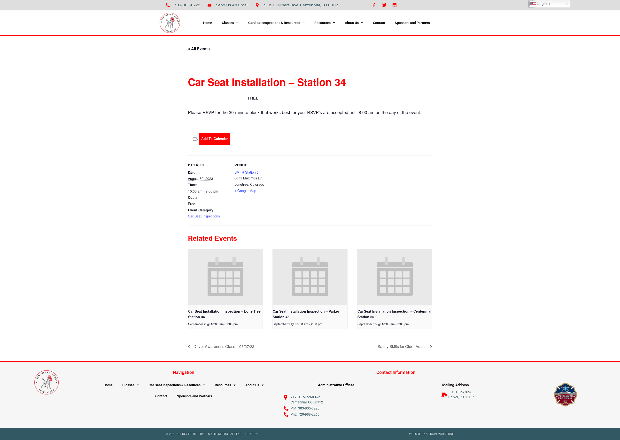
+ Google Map (245, 190)
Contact (379, 23)
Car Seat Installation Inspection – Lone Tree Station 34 (224, 314)
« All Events (199, 48)
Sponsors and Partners (412, 23)
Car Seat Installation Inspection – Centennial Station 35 (394, 314)
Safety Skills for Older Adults (402, 346)
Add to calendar (214, 139)
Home (207, 23)
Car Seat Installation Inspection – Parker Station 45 (306, 314)
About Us (352, 23)
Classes (228, 23)
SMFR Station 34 (247, 172)
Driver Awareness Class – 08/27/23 (223, 346)
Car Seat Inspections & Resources (274, 23)
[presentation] (225, 277)
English (543, 3)
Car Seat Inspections (204, 216)
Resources (322, 23)
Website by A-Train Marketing (431, 433)
